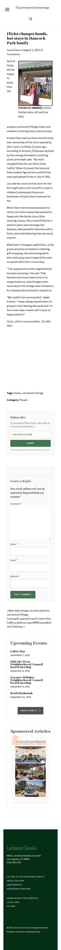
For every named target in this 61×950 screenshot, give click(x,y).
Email (13, 560)
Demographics (14, 884)
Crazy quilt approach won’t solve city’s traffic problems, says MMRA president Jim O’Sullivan (29, 623)
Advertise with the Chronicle (22, 898)
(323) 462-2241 (14, 862)
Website (14, 576)
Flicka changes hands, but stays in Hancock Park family (27, 38)
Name (14, 544)
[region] (30, 676)
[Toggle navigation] (7, 9)
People (23, 400)
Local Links (13, 902)
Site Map (11, 906)
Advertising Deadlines (19, 888)
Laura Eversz (14, 50)
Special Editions (15, 880)
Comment (16, 504)
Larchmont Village (32, 393)
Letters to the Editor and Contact (26, 876)
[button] (30, 710)
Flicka (17, 393)
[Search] (30, 18)
